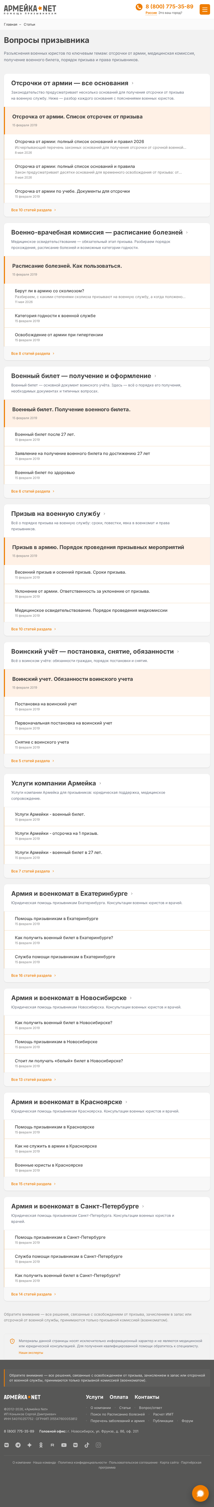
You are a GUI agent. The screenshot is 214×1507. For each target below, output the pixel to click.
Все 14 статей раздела (31, 1294)
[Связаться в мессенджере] (200, 1493)
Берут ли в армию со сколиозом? (49, 290)
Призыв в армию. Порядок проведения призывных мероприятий (98, 547)
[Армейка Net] (30, 9)
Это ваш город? (170, 13)
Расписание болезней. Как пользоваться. (67, 266)
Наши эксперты (31, 1353)
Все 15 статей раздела (31, 1183)
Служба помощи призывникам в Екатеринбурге (65, 956)
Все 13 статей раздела (31, 1079)
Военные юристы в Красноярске (49, 1165)
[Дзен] (29, 1445)
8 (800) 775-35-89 (169, 6)
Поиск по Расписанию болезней (118, 1414)
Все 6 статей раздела (30, 491)
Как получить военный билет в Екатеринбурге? (64, 937)
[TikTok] (87, 1445)
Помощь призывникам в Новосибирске (56, 1041)
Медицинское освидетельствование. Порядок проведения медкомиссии (91, 610)
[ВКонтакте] (6, 1445)
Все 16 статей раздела (31, 975)
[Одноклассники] (41, 1445)
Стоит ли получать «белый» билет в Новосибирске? (69, 1060)
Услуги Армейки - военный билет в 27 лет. (58, 852)
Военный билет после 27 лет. (45, 434)
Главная (10, 24)
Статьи (125, 1408)
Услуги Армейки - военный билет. (50, 814)
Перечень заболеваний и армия (118, 1421)
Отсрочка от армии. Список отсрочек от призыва (77, 116)
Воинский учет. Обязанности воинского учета (72, 679)
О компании (101, 1408)
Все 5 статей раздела (30, 760)
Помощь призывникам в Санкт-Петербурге (60, 1237)
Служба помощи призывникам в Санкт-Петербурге (68, 1256)
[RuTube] (52, 1445)
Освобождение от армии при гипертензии (59, 334)
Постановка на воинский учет (46, 703)
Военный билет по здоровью (45, 472)
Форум (187, 1421)
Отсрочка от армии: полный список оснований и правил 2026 (79, 141)
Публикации (163, 1421)
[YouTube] (64, 1445)
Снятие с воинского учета (42, 742)
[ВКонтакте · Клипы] (75, 1445)
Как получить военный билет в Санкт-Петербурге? (67, 1275)
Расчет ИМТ (163, 1414)
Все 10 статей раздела (31, 210)
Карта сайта (169, 1462)
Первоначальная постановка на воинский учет (63, 723)
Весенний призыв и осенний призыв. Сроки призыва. (70, 572)
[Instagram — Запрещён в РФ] (98, 1445)
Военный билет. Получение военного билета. (71, 409)
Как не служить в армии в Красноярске (56, 1146)
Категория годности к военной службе (55, 315)
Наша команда (44, 1462)
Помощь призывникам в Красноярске (54, 1126)
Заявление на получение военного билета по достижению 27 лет (82, 453)
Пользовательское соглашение (133, 1462)
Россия (151, 13)
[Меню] (205, 9)
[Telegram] (18, 1445)
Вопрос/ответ (150, 1408)
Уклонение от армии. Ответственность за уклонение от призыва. (82, 591)
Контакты (147, 1397)
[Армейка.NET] (22, 1398)
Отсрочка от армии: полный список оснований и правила (75, 166)
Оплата (119, 1397)
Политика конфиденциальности (82, 1462)
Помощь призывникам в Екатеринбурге (56, 918)
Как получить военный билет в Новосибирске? (63, 1022)
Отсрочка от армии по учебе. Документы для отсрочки (72, 191)
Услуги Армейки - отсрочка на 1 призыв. (56, 833)
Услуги (94, 1397)
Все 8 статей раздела (30, 353)
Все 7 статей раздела (30, 871)
